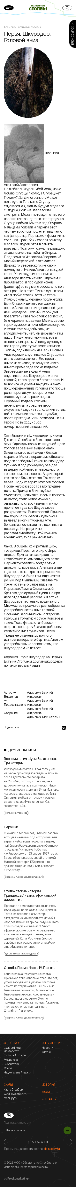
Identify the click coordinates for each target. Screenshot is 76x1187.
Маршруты (10, 1098)
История (48, 1084)
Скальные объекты (15, 1093)
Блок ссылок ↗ (72, 34)
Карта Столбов (13, 1089)
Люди (46, 1092)
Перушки (11, 827)
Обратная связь (38, 1142)
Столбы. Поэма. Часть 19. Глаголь (29, 968)
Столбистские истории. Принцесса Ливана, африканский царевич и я (30, 895)
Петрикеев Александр (16, 812)
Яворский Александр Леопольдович (24, 876)
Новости (47, 1047)
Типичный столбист (16, 1055)
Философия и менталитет (12, 1049)
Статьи (46, 1052)
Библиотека (11, 1064)
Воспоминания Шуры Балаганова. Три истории (30, 761)
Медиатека (11, 1059)
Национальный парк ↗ (18, 1072)
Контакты (49, 1099)
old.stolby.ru (51, 1149)
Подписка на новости (17, 1122)
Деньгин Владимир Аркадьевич (21, 953)
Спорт (8, 1068)
